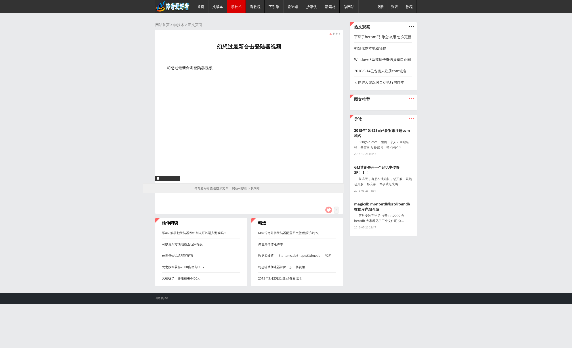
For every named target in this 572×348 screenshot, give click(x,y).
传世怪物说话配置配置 (177, 255)
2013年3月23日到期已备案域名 (280, 278)
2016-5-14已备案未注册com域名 (380, 70)
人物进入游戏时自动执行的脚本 (379, 82)
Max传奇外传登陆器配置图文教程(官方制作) (288, 233)
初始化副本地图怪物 (370, 48)
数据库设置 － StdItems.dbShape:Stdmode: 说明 (295, 255)
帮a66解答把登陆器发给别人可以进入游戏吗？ (194, 233)
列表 (394, 6)
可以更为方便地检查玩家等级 (182, 244)
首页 (200, 6)
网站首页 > (164, 24)
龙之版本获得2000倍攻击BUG (183, 267)
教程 (409, 6)
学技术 (178, 24)
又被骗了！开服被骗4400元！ (183, 278)
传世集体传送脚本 (270, 244)
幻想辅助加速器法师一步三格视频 (281, 267)
